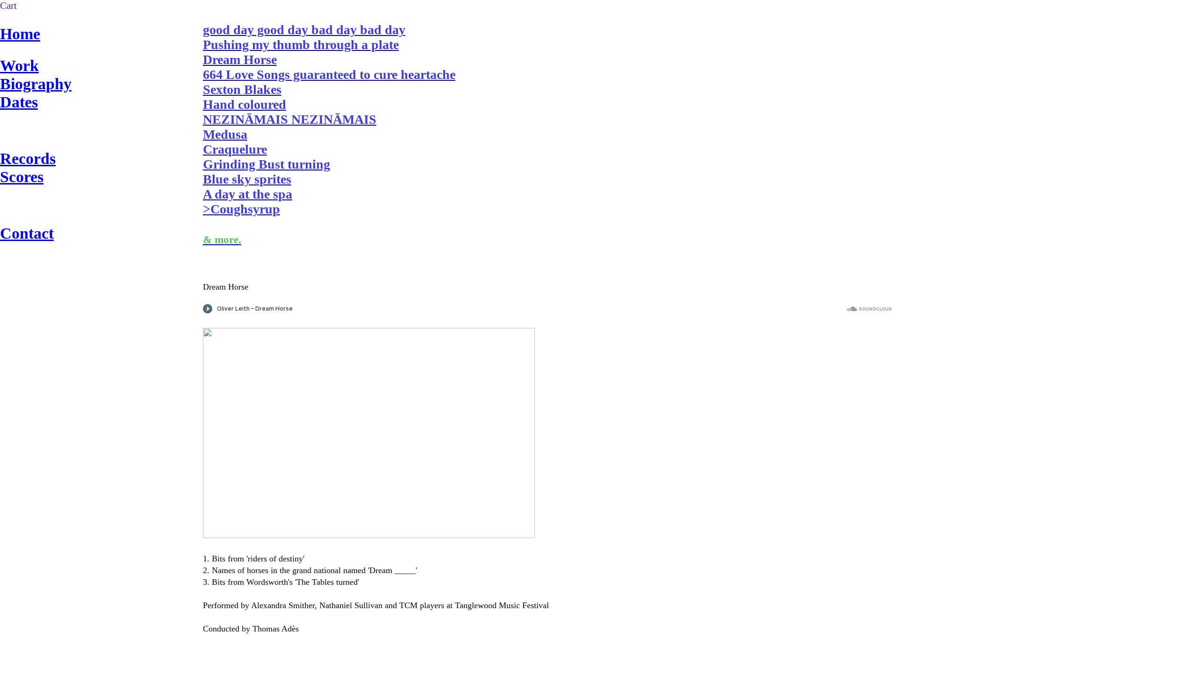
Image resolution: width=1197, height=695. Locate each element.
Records (28, 158)
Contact (27, 233)
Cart (8, 5)
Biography (36, 83)
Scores (21, 176)
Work (19, 65)
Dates (19, 102)
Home (20, 34)
